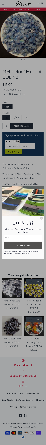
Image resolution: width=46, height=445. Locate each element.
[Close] (41, 218)
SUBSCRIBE (23, 245)
